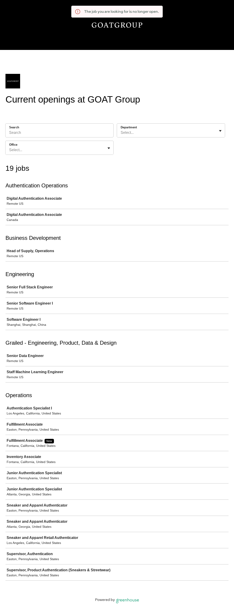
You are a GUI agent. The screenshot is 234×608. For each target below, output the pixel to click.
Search (14, 127)
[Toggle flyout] (220, 131)
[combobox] (121, 132)
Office (13, 144)
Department (129, 127)
